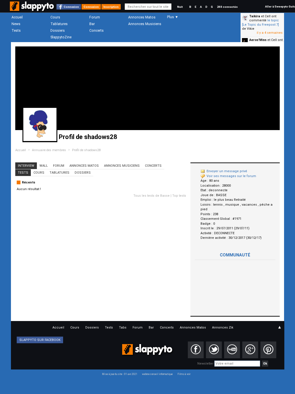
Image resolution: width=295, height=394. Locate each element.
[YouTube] (232, 350)
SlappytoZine (60, 37)
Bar (92, 24)
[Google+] (250, 350)
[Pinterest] (268, 350)
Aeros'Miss (257, 40)
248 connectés (227, 6)
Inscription (111, 6)
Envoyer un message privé (227, 171)
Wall (43, 166)
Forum (94, 17)
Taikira (254, 16)
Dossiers (57, 31)
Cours (55, 17)
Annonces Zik (222, 327)
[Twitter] (214, 350)
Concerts (96, 31)
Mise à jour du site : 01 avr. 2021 (119, 374)
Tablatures (59, 24)
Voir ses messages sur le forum (231, 176)
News (16, 24)
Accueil (17, 17)
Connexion (71, 6)
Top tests (179, 196)
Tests (16, 31)
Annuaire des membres (49, 150)
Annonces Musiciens (144, 24)
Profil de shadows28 (86, 150)
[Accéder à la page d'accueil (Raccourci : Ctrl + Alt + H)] (32, 9)
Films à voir (183, 374)
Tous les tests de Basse (151, 196)
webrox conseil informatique (157, 374)
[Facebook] (196, 350)
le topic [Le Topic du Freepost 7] (260, 22)
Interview (26, 166)
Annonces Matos (142, 17)
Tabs (122, 327)
